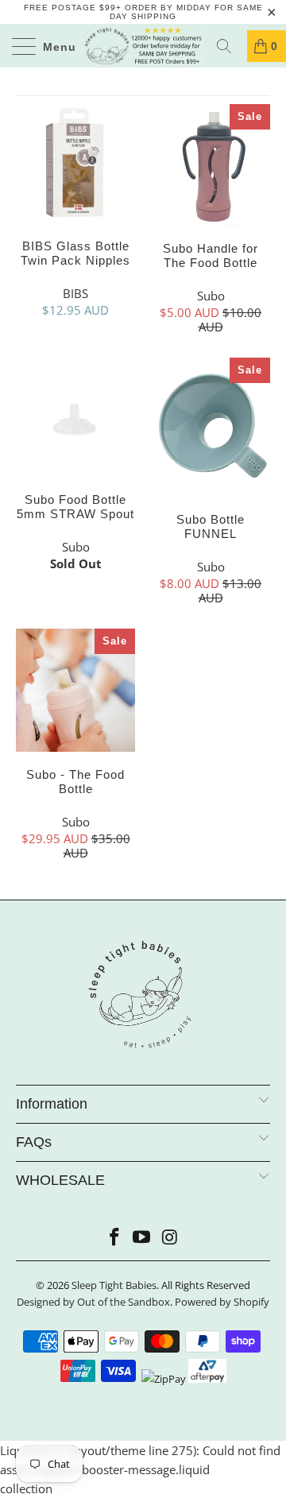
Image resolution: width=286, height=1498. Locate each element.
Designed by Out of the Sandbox (93, 1302)
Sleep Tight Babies (114, 1285)
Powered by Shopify (222, 1302)
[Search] (229, 46)
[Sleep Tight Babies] (143, 46)
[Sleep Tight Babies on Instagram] (170, 1237)
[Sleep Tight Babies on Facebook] (114, 1237)
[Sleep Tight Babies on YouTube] (142, 1237)
